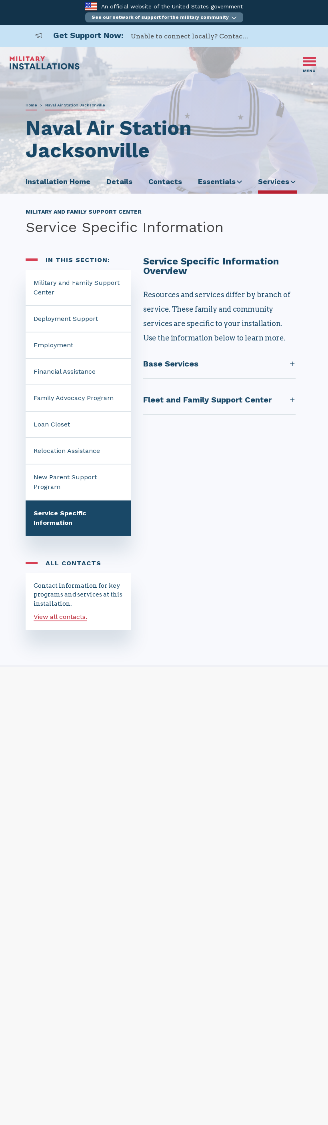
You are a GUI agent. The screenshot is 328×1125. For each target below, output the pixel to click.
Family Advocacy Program (74, 398)
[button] (164, 17)
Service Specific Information (60, 517)
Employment (53, 345)
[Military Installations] (45, 67)
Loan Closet (52, 424)
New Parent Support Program (65, 481)
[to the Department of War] (91, 6)
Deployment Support (66, 318)
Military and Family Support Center (77, 287)
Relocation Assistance (67, 450)
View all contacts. (60, 617)
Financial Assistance (65, 371)
